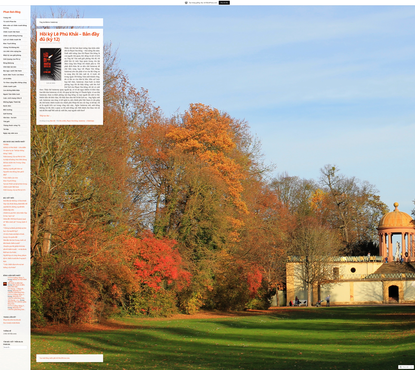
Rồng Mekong (8, 63)
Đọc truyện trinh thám (11, 323)
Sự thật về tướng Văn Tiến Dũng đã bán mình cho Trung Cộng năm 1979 (15, 163)
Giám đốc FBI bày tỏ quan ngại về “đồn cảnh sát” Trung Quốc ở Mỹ (15, 222)
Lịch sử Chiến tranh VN (12, 40)
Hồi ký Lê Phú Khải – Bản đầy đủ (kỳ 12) (69, 36)
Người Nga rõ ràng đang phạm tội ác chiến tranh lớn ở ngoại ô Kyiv (14, 258)
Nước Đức (7, 106)
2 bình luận (90, 121)
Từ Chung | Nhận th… (16, 289)
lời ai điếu (62, 121)
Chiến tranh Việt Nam (11, 32)
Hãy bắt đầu (224, 2)
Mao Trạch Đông (9, 43)
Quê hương (7, 114)
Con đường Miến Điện (11, 90)
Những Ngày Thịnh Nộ (11, 102)
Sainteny (82, 121)
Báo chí (52, 121)
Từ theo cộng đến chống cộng (14, 82)
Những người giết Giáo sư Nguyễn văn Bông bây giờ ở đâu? (13, 172)
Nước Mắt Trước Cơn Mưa (13, 75)
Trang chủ (7, 18)
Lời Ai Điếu (7, 79)
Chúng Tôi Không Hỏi (11, 47)
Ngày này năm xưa (10, 133)
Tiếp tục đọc (45, 116)
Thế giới (6, 121)
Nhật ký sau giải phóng (12, 55)
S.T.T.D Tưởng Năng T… (16, 278)
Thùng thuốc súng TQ (11, 125)
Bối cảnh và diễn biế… (16, 283)
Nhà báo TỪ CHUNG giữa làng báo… (16, 291)
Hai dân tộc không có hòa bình (14, 201)
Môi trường (7, 110)
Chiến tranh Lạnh (9, 86)
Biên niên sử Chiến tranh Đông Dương (15, 26)
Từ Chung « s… (14, 300)
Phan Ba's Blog (11, 12)
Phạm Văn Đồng (72, 121)
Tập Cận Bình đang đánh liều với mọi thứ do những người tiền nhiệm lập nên (15, 207)
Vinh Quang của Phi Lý (11, 59)
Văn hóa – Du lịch (9, 118)
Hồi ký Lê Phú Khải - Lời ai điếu (14, 147)
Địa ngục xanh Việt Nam (12, 71)
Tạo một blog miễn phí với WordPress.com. (55, 358)
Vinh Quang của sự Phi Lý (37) (14, 190)
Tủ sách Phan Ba (9, 21)
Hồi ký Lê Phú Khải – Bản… (17, 280)
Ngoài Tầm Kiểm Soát (11, 94)
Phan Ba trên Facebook (12, 320)
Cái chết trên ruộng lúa (12, 51)
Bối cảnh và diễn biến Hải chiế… (16, 286)
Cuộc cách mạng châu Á (12, 98)
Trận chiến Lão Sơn (10, 178)
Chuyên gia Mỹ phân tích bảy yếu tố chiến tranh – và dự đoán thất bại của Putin (14, 249)
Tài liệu (6, 129)
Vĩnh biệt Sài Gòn (9, 67)
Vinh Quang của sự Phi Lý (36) (14, 157)
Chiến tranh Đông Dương (12, 36)
